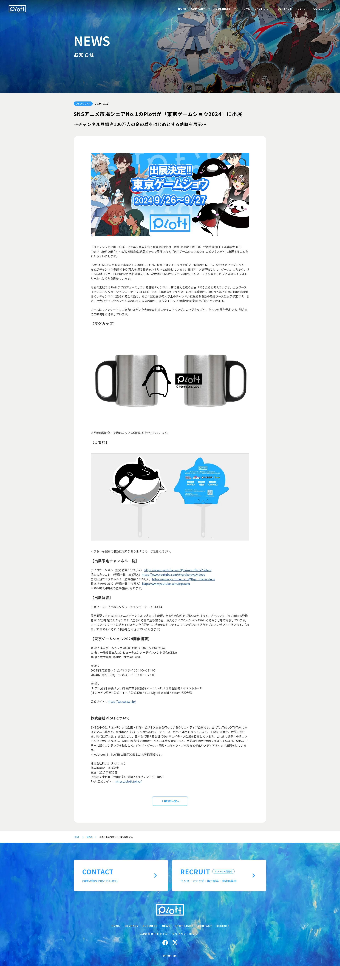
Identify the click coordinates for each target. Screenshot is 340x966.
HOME (77, 836)
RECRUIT (302, 8)
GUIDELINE (321, 8)
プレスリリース (83, 103)
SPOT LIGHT (263, 8)
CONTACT (284, 8)
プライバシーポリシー (186, 934)
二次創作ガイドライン (153, 934)
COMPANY (198, 8)
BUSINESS (223, 8)
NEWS (89, 836)
